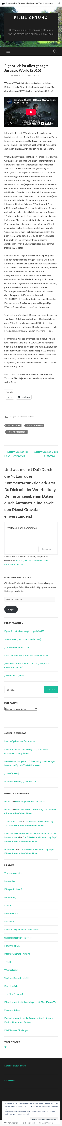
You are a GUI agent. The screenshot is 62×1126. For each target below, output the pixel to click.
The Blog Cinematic (14, 994)
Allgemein (14, 417)
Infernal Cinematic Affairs (17, 953)
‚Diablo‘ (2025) (11, 773)
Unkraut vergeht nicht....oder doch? (21, 929)
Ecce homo (9, 921)
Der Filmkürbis (11, 986)
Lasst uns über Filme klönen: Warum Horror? (26, 655)
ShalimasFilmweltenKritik (17, 978)
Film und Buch (11, 913)
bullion (7, 801)
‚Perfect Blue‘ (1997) (14, 675)
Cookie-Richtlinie (23, 1114)
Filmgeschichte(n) (13, 889)
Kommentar (47, 549)
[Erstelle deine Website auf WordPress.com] (31, 3)
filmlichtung (31, 18)
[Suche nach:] (31, 689)
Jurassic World (35, 425)
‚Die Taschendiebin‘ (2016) (17, 647)
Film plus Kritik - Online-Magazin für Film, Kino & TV (30, 1002)
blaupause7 (10, 849)
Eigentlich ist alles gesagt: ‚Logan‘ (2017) (24, 631)
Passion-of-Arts (12, 1010)
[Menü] (8, 51)
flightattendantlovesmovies (18, 937)
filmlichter (33, 75)
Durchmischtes (27, 417)
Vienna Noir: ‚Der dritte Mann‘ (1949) (22, 639)
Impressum (9, 1080)
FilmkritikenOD (12, 945)
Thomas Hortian (12, 821)
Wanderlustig (11, 969)
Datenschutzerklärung (15, 1065)
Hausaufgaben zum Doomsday (19, 741)
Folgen (11, 609)
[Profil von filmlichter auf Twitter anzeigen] (5, 1047)
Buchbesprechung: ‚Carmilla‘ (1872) (21, 781)
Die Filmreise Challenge (16, 1030)
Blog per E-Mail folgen (17, 577)
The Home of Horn (13, 873)
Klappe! (8, 905)
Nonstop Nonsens (17, 432)
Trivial (7, 961)
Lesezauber (10, 881)
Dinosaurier (14, 425)
